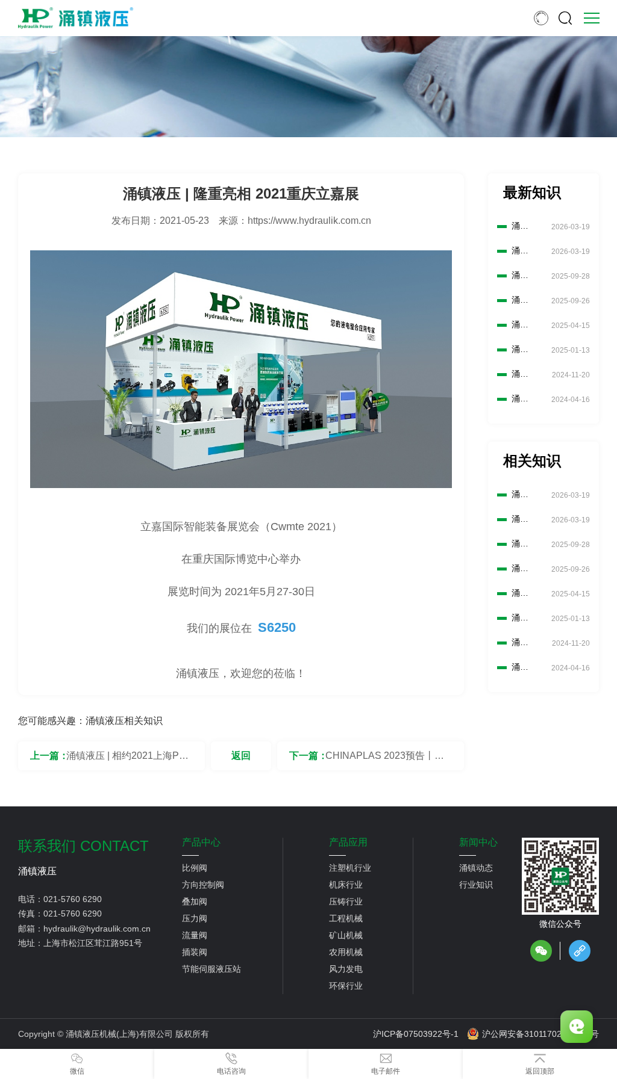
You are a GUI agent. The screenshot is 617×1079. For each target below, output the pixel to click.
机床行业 (346, 884)
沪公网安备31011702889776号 (540, 1034)
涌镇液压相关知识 (124, 721)
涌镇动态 (476, 868)
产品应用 (348, 842)
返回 (241, 755)
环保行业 (346, 986)
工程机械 (346, 918)
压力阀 (194, 918)
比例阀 (194, 868)
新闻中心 (478, 842)
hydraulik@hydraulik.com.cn (97, 928)
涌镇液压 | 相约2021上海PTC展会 (129, 760)
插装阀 (194, 952)
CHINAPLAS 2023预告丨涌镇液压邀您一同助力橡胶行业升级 (388, 760)
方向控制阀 (203, 884)
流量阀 (194, 935)
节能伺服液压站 (211, 969)
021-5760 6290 (72, 899)
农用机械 (346, 952)
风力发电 (346, 969)
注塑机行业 (350, 868)
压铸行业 (346, 901)
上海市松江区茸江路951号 (92, 943)
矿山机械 (346, 935)
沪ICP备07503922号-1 (416, 1034)
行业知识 (476, 884)
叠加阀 (194, 901)
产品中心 (201, 842)
